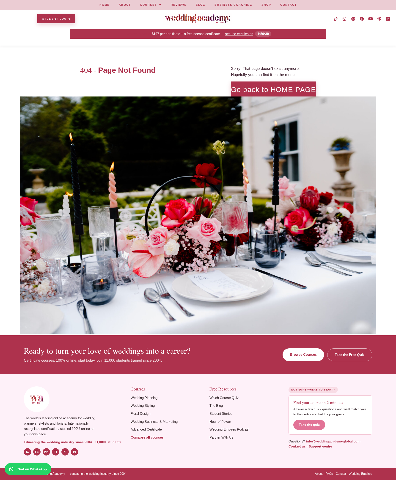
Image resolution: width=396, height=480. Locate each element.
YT (65, 451)
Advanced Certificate (146, 429)
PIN (46, 451)
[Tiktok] (336, 19)
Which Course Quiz (224, 398)
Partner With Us (221, 437)
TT (55, 451)
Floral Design (140, 413)
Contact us (297, 446)
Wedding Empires (360, 473)
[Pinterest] (353, 19)
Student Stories (220, 413)
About (319, 473)
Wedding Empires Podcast (229, 429)
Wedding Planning (144, 398)
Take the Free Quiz (350, 355)
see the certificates (239, 34)
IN (74, 451)
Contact (341, 473)
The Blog (216, 405)
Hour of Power (220, 421)
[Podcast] (379, 19)
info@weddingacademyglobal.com (333, 441)
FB (37, 451)
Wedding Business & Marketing (154, 421)
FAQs (329, 473)
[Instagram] (344, 19)
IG (27, 451)
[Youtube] (370, 19)
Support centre (320, 446)
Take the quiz (309, 424)
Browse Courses (303, 354)
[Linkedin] (388, 19)
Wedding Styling (143, 405)
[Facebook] (362, 19)
